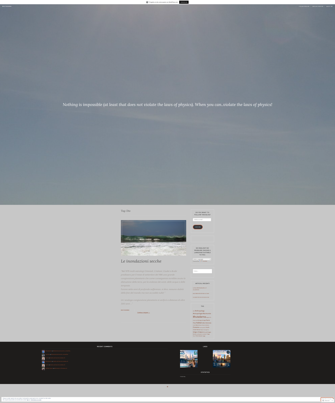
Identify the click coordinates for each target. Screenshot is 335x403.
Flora (194, 323)
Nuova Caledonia (205, 325)
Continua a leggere (143, 312)
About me (329, 6)
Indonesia (208, 323)
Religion (195, 332)
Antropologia (197, 313)
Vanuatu (200, 336)
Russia (194, 334)
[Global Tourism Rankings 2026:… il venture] (221, 359)
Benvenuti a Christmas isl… (61, 368)
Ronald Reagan (207, 332)
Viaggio (203, 336)
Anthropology (199, 311)
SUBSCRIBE (198, 227)
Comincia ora (184, 2)
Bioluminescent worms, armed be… (62, 351)
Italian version (304, 6)
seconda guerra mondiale (201, 334)
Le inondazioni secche (141, 261)
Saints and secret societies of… (58, 357)
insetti (194, 325)
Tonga (208, 334)
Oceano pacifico (202, 327)
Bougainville (208, 317)
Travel (194, 336)
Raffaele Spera (49, 368)
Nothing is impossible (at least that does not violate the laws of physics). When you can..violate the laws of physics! (167, 104)
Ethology (199, 320)
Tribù (197, 336)
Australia (208, 313)
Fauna (208, 320)
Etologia (204, 320)
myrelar (47, 354)
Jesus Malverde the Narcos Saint (201, 293)
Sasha (47, 357)
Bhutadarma (7, 6)
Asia (204, 313)
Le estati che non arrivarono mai (201, 297)
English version (317, 6)
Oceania (196, 327)
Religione (201, 332)
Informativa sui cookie (36, 399)
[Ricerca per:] (202, 271)
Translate (205, 261)
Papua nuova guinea (205, 329)
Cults (196, 320)
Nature (200, 325)
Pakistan (198, 329)
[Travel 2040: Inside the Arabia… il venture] (189, 359)
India (203, 323)
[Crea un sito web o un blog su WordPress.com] (167, 386)
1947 (194, 311)
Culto (194, 320)
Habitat (199, 323)
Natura (197, 325)
